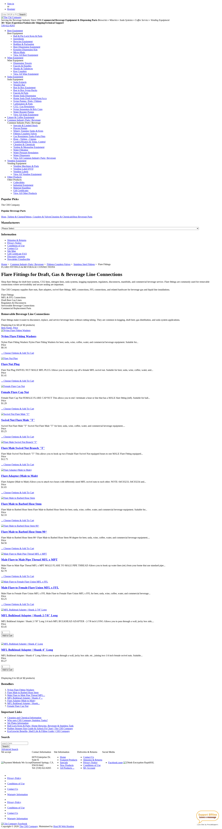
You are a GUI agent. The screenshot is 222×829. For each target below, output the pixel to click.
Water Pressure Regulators (25, 152)
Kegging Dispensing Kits (25, 49)
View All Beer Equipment (25, 55)
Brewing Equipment (23, 41)
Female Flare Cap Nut (15, 392)
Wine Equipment (15, 57)
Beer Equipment (15, 30)
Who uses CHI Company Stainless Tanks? (27, 720)
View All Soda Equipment (25, 114)
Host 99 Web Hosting (63, 826)
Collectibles (18, 182)
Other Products (14, 177)
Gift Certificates (20, 190)
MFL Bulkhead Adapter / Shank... (23, 703)
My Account (89, 768)
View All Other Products (25, 193)
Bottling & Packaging (23, 44)
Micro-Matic (19, 52)
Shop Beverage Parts (82, 216)
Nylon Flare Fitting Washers (18, 336)
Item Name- (7, 327)
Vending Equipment (16, 160)
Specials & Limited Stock (25, 125)
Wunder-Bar (19, 85)
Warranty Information (17, 794)
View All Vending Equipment (27, 174)
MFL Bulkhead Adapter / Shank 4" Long (27, 649)
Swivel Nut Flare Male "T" (18, 420)
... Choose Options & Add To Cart (17, 353)
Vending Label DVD (23, 169)
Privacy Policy (14, 778)
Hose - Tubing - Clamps (24, 139)
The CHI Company (28, 826)
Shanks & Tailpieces (23, 68)
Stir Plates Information (18, 723)
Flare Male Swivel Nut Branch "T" (23, 448)
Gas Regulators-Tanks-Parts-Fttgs (29, 136)
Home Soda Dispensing (24, 95)
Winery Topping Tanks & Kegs (28, 131)
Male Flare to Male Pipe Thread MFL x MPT (29, 559)
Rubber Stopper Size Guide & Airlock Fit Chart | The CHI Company (40, 728)
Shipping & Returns (16, 240)
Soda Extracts (19, 82)
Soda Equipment (15, 76)
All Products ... (67, 768)
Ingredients (18, 38)
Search (5, 737)
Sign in (10, 3)
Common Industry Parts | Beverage (24, 120)
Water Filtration (20, 150)
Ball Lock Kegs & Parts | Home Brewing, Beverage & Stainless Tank (40, 726)
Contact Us (12, 248)
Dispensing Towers (22, 63)
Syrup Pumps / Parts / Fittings (27, 101)
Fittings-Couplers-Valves (25, 133)
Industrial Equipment (23, 185)
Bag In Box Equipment (24, 87)
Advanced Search (9, 749)
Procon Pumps (20, 128)
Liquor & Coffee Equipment (20, 117)
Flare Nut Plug (10, 364)
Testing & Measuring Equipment (28, 147)
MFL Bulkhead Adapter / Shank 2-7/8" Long (29, 615)
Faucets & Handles (22, 66)
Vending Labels (20, 171)
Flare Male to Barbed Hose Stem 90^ (24, 531)
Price (15, 327)
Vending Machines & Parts (26, 166)
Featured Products (68, 760)
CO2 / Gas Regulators (23, 106)
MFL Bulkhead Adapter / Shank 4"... (25, 698)
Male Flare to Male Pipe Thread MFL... (26, 695)
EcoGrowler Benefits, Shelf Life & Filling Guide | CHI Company (38, 731)
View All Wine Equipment (26, 74)
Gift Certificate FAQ (17, 253)
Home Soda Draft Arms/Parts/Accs (30, 98)
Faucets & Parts (20, 93)
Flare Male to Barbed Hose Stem (21, 503)
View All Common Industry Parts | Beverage (34, 158)
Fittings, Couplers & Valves (37, 216)
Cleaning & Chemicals (24, 144)
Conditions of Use (16, 245)
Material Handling (22, 188)
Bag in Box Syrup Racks (25, 90)
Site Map (11, 251)
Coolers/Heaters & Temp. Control (29, 141)
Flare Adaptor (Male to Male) (19, 475)
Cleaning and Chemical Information (24, 717)
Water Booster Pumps (23, 112)
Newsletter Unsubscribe (18, 259)
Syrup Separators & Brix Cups (27, 109)
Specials (64, 762)
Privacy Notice (14, 243)
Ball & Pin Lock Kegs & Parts (27, 36)
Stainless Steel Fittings (84, 264)
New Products (67, 765)
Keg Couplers (20, 71)
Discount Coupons (16, 256)
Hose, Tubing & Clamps (12, 216)
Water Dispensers (21, 155)
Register (11, 9)
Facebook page (115, 762)
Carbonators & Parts (23, 104)
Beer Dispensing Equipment (26, 47)
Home (4, 264)
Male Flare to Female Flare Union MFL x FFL (30, 587)
